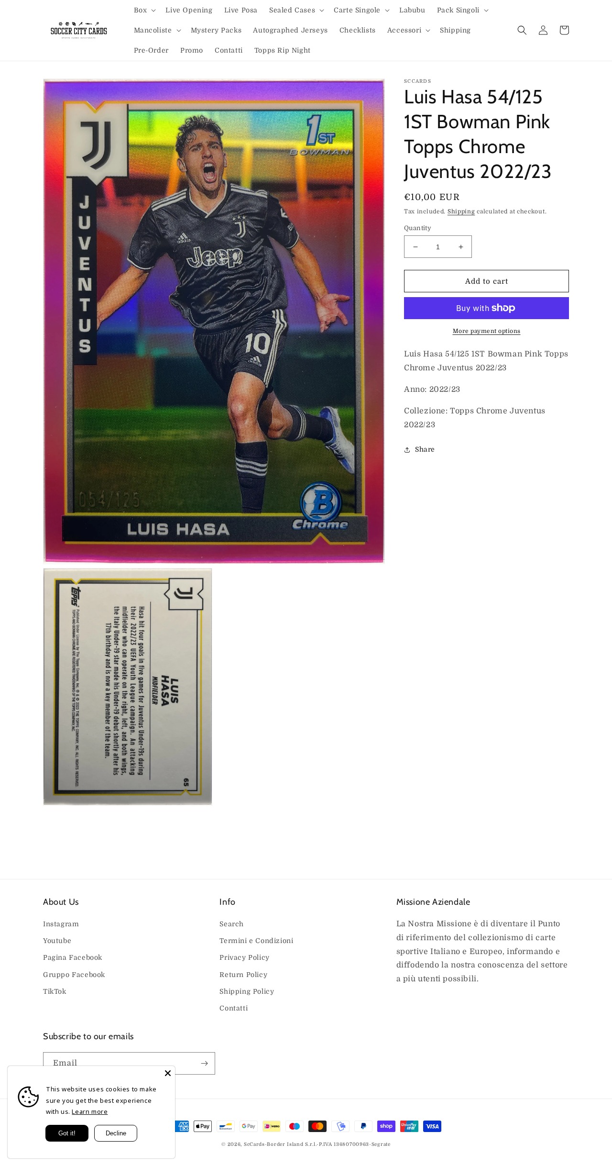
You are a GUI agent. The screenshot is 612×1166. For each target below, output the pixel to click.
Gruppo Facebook (74, 974)
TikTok (54, 991)
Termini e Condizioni (256, 940)
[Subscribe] (204, 1063)
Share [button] (425, 449)
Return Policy (243, 974)
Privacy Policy (244, 957)
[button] (144, 10)
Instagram (61, 924)
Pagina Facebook (72, 957)
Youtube (57, 940)
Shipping (461, 211)
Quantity (417, 228)
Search (231, 924)
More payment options (487, 331)
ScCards (254, 1144)
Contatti (233, 1008)
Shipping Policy (246, 991)
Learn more (90, 1111)
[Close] (168, 1073)
